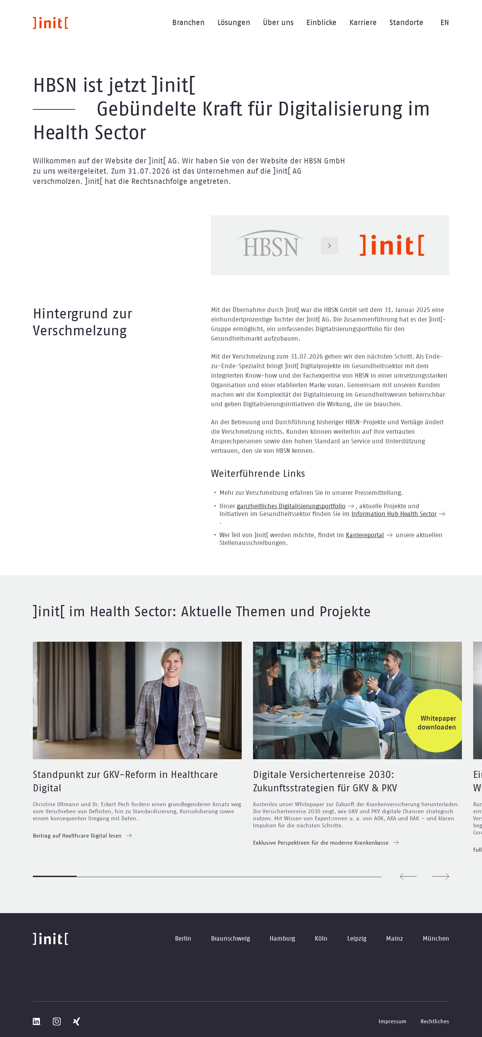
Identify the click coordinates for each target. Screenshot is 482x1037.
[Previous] (408, 876)
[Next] (440, 876)
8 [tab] (360, 876)
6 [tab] (273, 876)
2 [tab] (98, 876)
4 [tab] (185, 876)
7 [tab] (316, 876)
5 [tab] (229, 876)
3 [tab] (142, 876)
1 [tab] (55, 876)
